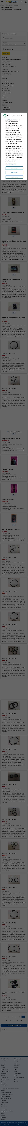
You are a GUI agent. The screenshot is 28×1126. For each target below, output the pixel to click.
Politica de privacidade (11, 164)
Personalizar (14, 172)
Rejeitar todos (14, 177)
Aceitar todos (14, 168)
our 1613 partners (13, 120)
